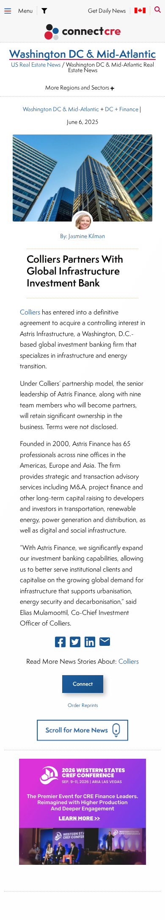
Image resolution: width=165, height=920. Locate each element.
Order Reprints (83, 705)
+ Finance (125, 109)
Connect (83, 683)
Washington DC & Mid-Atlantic (61, 109)
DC (109, 109)
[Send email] (104, 643)
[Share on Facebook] (60, 643)
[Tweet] (75, 643)
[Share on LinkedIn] (90, 643)
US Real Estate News (35, 64)
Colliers (30, 312)
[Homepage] (82, 33)
